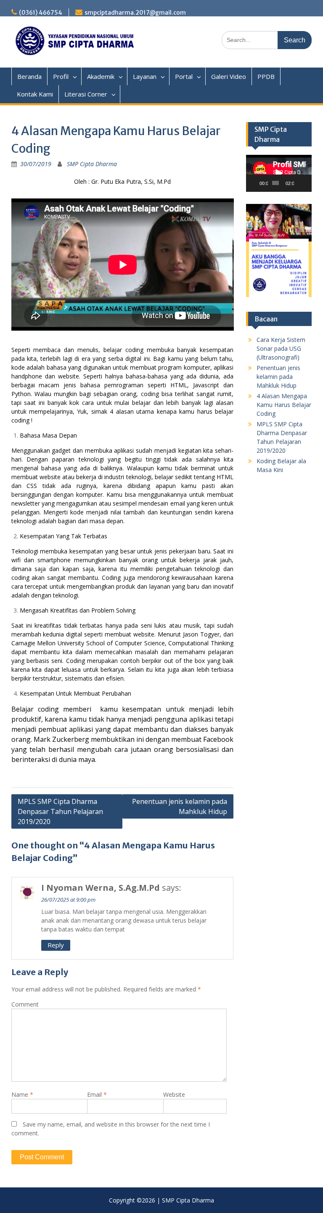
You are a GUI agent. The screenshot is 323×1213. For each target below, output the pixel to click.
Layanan (144, 76)
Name (22, 1094)
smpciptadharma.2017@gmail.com (135, 12)
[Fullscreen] (307, 183)
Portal (184, 76)
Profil (61, 76)
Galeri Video (228, 76)
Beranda (29, 76)
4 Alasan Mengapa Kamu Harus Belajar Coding (284, 404)
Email (97, 1094)
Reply (56, 945)
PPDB (266, 76)
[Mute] (301, 183)
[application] (279, 173)
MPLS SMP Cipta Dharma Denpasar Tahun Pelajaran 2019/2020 (60, 811)
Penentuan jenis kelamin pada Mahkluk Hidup (179, 806)
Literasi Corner (85, 94)
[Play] (257, 183)
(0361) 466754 (40, 12)
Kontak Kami (35, 94)
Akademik (100, 76)
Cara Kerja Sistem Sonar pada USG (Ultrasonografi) (281, 348)
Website (174, 1094)
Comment (25, 1004)
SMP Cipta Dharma (92, 164)
